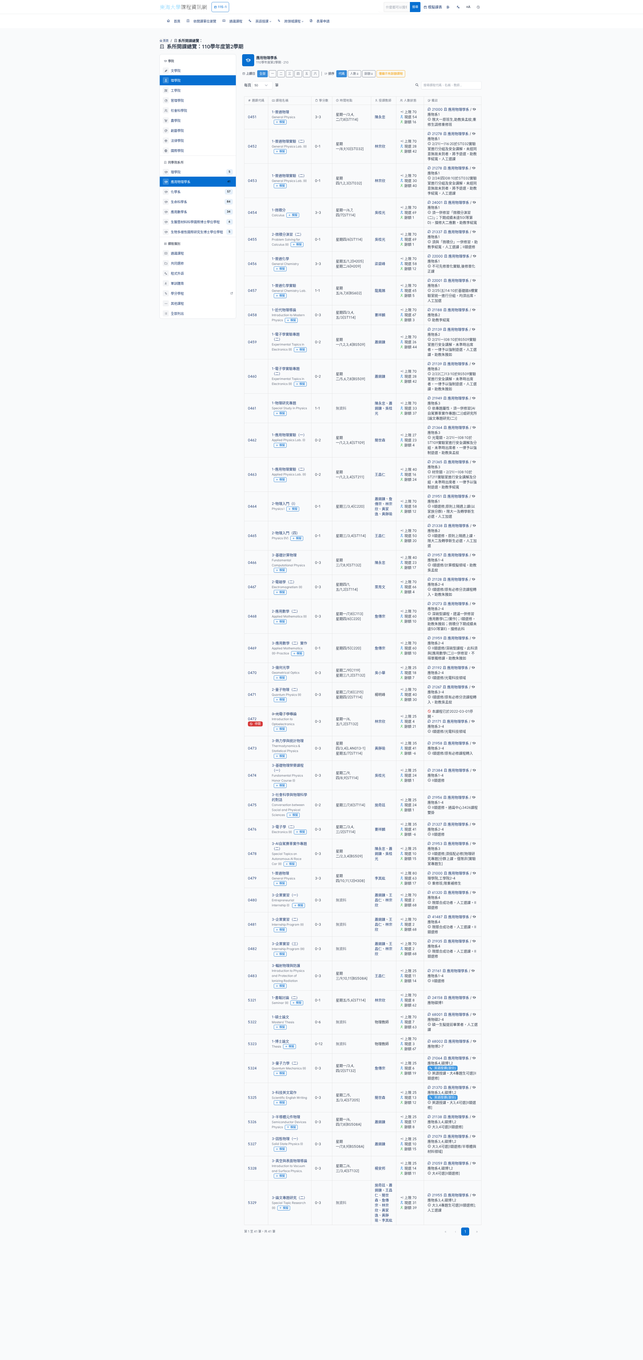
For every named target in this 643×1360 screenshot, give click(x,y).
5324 (252, 1068)
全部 (262, 74)
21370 (437, 1087)
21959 (437, 638)
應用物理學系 (458, 109)
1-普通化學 (280, 258)
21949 (437, 398)
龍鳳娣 (380, 290)
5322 (252, 1022)
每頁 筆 (261, 85)
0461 (252, 408)
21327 (437, 824)
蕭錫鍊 (380, 342)
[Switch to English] (458, 7)
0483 (252, 976)
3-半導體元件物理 (286, 1117)
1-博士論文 (280, 1041)
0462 (252, 440)
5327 (252, 1144)
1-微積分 (279, 210)
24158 (437, 997)
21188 (437, 310)
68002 (437, 1041)
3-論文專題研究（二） (289, 1197)
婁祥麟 (380, 315)
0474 (252, 775)
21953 (437, 843)
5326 (252, 1122)
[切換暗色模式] (478, 7)
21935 (437, 941)
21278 (437, 133)
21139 (437, 329)
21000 (437, 109)
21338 (437, 525)
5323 (252, 1044)
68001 (437, 1014)
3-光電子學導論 (284, 714)
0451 (252, 117)
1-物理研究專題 (284, 403)
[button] (259, 21)
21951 (437, 496)
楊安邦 (380, 1168)
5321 (252, 1000)
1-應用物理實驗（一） (289, 435)
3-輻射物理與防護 (286, 965)
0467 (252, 587)
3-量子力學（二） (286, 1063)
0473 (252, 748)
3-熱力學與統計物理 (288, 740)
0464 (252, 506)
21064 (437, 1058)
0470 (252, 672)
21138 (437, 1117)
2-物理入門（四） (286, 533)
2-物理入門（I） (284, 503)
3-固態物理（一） (286, 1138)
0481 (252, 924)
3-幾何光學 (281, 667)
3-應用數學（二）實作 (289, 643)
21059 (437, 1163)
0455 (252, 239)
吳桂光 (380, 212)
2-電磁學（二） (284, 582)
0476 (252, 829)
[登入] (448, 7)
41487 (437, 917)
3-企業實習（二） (286, 919)
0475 (252, 805)
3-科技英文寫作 (284, 1092)
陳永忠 (380, 117)
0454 (252, 212)
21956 (437, 797)
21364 (437, 427)
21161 (436, 971)
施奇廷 (380, 805)
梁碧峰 (380, 263)
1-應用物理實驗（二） (289, 469)
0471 (252, 694)
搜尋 (415, 7)
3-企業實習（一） (286, 895)
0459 (252, 342)
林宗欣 (380, 146)
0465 (252, 535)
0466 (252, 562)
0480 (252, 900)
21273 (437, 603)
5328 (252, 1168)
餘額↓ (368, 74)
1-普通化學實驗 (284, 285)
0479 (252, 878)
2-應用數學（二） (286, 611)
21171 (436, 721)
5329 (252, 1202)
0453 (252, 180)
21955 (437, 1195)
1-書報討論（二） (286, 997)
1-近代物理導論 (284, 310)
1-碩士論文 (280, 1017)
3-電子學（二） (284, 827)
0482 (252, 948)
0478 (252, 853)
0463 (252, 474)
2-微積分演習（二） (287, 234)
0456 (252, 263)
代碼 (342, 74)
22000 (437, 256)
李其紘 (380, 878)
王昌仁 (380, 474)
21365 (437, 462)
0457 (252, 290)
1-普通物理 (280, 112)
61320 (437, 892)
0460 (252, 376)
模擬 (282, 122)
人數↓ (354, 74)
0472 (252, 719)
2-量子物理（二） (286, 689)
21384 (437, 770)
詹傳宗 (380, 616)
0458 (252, 315)
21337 (437, 232)
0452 (252, 146)
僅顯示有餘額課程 (391, 74)
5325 (252, 1097)
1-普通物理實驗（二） (289, 141)
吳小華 (380, 672)
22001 (437, 280)
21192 (437, 667)
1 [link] (465, 1231)
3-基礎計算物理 (284, 555)
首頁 (165, 40)
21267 (437, 687)
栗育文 (380, 587)
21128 (437, 579)
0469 (252, 648)
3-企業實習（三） (286, 943)
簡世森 (380, 440)
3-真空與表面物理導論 (289, 1161)
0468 (252, 616)
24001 (437, 202)
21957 (437, 555)
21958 (437, 743)
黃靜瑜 (387, 514)
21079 (437, 1136)
